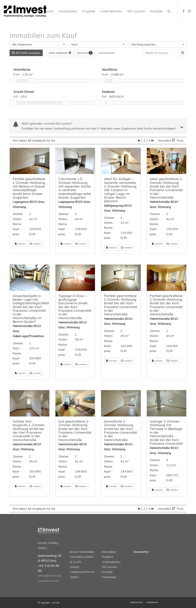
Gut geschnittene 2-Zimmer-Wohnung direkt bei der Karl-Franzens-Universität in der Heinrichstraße (74, 430)
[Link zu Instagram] (189, 11)
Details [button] (21, 243)
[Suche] (169, 11)
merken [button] (36, 243)
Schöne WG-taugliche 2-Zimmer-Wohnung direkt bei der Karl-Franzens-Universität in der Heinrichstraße (29, 430)
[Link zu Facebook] (183, 11)
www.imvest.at (48, 581)
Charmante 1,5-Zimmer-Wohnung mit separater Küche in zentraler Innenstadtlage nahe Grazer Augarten (74, 188)
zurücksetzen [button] (106, 53)
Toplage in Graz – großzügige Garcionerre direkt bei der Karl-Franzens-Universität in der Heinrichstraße (74, 307)
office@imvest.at (49, 575)
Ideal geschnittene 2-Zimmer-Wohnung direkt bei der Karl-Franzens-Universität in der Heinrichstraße (166, 188)
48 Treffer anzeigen (27, 53)
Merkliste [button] (84, 53)
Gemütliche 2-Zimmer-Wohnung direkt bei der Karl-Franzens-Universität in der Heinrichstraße (120, 430)
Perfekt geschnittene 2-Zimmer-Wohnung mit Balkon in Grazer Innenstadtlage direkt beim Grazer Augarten (29, 188)
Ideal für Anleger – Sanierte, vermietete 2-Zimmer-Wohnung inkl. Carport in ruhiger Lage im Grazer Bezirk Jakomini (120, 190)
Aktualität (165, 140)
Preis (180, 140)
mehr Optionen (59, 53)
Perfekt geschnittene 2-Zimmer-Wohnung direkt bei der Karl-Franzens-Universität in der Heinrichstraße (120, 305)
